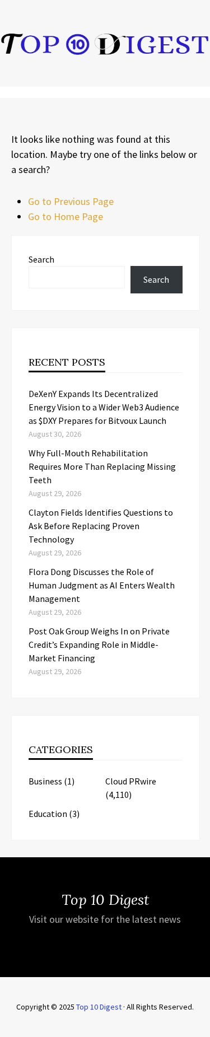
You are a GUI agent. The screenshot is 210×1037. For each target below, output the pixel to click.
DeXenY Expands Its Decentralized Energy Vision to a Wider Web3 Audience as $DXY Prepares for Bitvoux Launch (104, 407)
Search (41, 259)
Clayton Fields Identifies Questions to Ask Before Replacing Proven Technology (101, 526)
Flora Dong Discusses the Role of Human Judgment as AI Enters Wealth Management (102, 585)
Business (45, 781)
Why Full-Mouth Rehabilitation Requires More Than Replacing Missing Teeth (102, 466)
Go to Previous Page (71, 201)
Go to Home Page (65, 216)
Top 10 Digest (99, 1007)
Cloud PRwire (130, 781)
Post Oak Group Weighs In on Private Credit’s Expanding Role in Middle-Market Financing (99, 644)
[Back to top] (199, 1026)
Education (48, 813)
